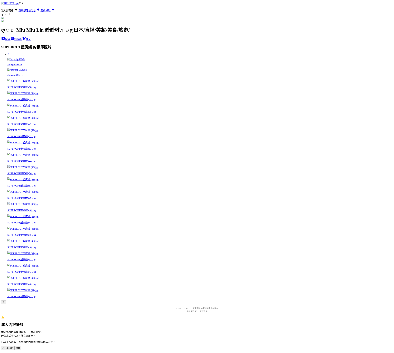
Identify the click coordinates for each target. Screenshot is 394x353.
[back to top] (3, 302)
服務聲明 (203, 311)
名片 (28, 39)
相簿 (7, 39)
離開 (18, 348)
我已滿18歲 (7, 348)
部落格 (18, 39)
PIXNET (186, 308)
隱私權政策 (192, 311)
